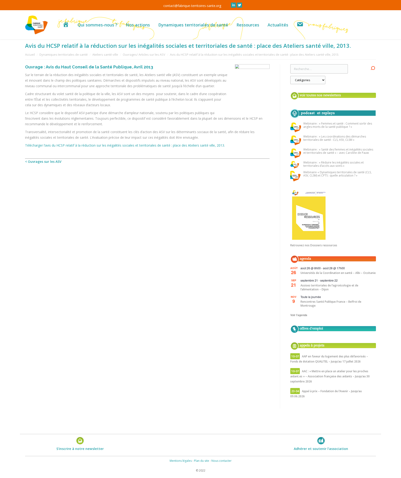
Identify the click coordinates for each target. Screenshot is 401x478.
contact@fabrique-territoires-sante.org (192, 5)
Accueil (30, 54)
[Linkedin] (233, 5)
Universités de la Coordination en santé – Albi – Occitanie (338, 273)
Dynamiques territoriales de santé (63, 54)
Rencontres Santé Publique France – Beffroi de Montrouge (331, 304)
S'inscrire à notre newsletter (80, 448)
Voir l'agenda (298, 315)
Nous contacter (221, 461)
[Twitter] (239, 5)
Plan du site (201, 461)
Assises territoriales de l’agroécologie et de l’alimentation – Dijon (329, 287)
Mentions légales (181, 461)
